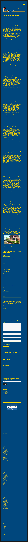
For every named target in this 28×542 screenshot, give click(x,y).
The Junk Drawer (5, 393)
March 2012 (5, 486)
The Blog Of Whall (5, 391)
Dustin (4, 290)
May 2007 (4, 525)
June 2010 (4, 495)
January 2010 (5, 500)
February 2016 (5, 458)
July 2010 (4, 494)
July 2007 (4, 523)
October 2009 (5, 501)
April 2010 (4, 497)
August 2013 (5, 480)
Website (4, 339)
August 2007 (5, 522)
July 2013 (4, 481)
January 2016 (5, 459)
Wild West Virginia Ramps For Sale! (7, 537)
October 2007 (5, 520)
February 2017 (5, 448)
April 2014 (4, 472)
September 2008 (5, 511)
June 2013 (4, 482)
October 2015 (5, 461)
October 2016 (5, 452)
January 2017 (5, 449)
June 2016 (4, 456)
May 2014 (4, 471)
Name (4, 332)
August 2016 (5, 454)
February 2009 (5, 506)
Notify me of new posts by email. (7, 344)
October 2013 (5, 478)
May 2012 (4, 485)
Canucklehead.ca (5, 392)
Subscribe (5, 384)
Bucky (3, 246)
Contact (4, 534)
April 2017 (4, 446)
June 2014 (4, 470)
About (3, 532)
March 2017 (5, 447)
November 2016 (5, 451)
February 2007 (5, 528)
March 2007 (5, 527)
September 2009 (5, 502)
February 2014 (5, 474)
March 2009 (5, 505)
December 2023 (5, 433)
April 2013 (4, 483)
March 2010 (5, 498)
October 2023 (5, 434)
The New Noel (9, 271)
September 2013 (5, 479)
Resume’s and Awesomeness (12, 285)
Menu (24, 4)
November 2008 (5, 509)
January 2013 (5, 484)
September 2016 (5, 453)
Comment (4, 322)
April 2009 (4, 504)
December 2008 (5, 508)
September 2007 (5, 521)
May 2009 (4, 503)
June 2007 (4, 524)
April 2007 (4, 526)
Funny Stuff (10, 246)
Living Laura (5, 396)
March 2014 (5, 473)
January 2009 (5, 507)
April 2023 (4, 436)
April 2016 (4, 457)
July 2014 (4, 469)
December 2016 (5, 450)
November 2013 (5, 477)
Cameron (4, 276)
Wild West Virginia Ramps (6, 394)
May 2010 (4, 496)
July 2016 (4, 455)
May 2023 (4, 435)
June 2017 (4, 444)
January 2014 (5, 475)
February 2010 (5, 499)
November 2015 (5, 460)
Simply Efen (5, 395)
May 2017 (4, 445)
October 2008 (5, 510)
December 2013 (5, 476)
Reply (3, 273)
